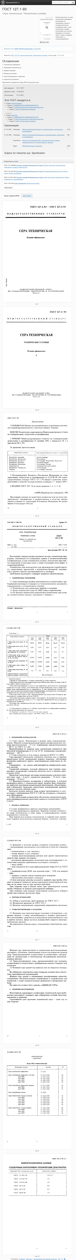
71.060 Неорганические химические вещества (28, 107)
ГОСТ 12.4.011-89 (10, 177)
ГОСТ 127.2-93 (9, 183)
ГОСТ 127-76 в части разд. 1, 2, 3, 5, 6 (27, 49)
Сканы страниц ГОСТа (11, 196)
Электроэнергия (16, 103)
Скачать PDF (45, 42)
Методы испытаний (26, 183)
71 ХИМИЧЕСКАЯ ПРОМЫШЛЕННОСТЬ (25, 105)
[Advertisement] (19, 30)
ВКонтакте (29, 1259)
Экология (14, 115)
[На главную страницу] (3, 2)
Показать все (8, 187)
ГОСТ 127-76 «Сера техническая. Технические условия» (29, 55)
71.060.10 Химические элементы (25, 109)
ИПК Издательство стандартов (32, 146)
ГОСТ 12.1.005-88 (10, 165)
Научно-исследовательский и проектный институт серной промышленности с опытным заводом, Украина (41, 141)
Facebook (22, 1259)
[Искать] (73, 2)
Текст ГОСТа (27, 196)
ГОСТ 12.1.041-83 (10, 171)
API (59, 1259)
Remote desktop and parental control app (45, 1259)
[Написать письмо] (62, 1259)
